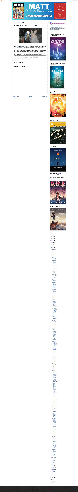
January (53, 474)
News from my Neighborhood (54, 451)
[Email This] (33, 57)
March (53, 469)
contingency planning (54, 429)
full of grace (54, 411)
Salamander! (54, 441)
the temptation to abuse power (54, 353)
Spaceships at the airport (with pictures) (54, 432)
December (54, 249)
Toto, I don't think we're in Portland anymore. (54, 420)
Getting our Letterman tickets (54, 392)
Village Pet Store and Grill (18, 47)
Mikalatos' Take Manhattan (54, 397)
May (53, 465)
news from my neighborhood (54, 291)
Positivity (53, 299)
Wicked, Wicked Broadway (54, 348)
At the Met (54, 326)
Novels (51, 24)
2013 (52, 238)
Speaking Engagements (54, 30)
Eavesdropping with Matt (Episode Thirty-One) (54, 402)
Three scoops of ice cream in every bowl (54, 445)
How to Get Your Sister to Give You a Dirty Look (54, 285)
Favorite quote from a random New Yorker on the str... (54, 386)
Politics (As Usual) (54, 266)
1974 (52, 482)
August (53, 460)
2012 (52, 240)
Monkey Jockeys (54, 297)
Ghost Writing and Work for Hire (56, 27)
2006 (52, 479)
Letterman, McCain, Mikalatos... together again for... (54, 343)
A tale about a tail (54, 272)
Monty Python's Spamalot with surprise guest (54, 366)
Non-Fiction (52, 25)
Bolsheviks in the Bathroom (54, 425)
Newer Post (16, 96)
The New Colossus (54, 339)
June (53, 463)
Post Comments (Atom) (22, 98)
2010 (52, 244)
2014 (52, 236)
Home (30, 96)
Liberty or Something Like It (54, 324)
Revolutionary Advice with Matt (54, 269)
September (54, 457)
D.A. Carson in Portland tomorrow (54, 408)
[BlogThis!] (34, 57)
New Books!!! (54, 280)
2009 (52, 245)
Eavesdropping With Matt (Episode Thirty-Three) (54, 334)
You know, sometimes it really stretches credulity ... (54, 311)
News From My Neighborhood (54, 262)
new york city (22, 58)
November (54, 252)
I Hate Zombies (54, 258)
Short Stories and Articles (54, 29)
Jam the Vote (53, 295)
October (53, 254)
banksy (18, 58)
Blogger (49, 489)
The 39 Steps (53, 329)
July (53, 462)
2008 (52, 247)
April (53, 467)
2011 (52, 242)
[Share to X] (35, 57)
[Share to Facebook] (36, 57)
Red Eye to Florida (54, 455)
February (54, 471)
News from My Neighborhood (54, 438)
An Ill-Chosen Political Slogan (54, 415)
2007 (52, 477)
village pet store (28, 58)
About (51, 22)
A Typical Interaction (54, 321)
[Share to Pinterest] (37, 57)
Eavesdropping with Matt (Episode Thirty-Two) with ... (54, 358)
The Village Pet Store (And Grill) (54, 380)
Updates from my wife (54, 371)
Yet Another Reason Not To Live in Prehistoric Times (54, 304)
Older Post (45, 96)
